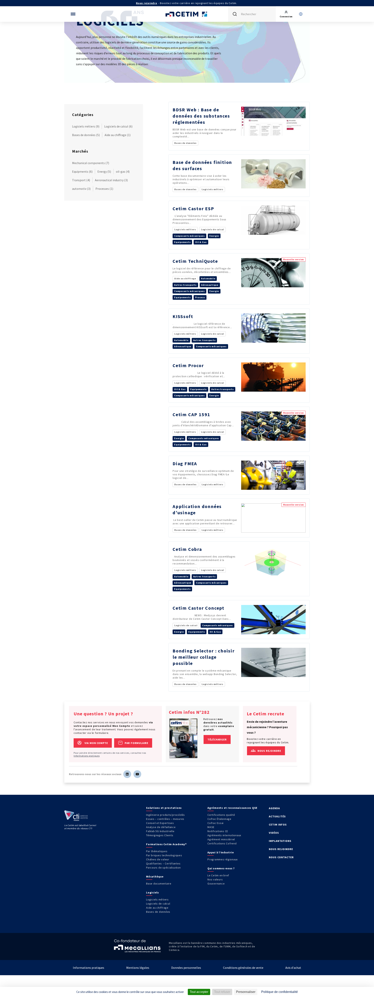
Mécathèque (155, 876)
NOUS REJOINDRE (281, 849)
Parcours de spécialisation (163, 867)
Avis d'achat (293, 968)
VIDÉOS (274, 832)
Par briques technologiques (164, 855)
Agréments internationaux (224, 835)
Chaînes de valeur (157, 859)
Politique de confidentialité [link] (279, 991)
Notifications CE (217, 831)
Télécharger (217, 739)
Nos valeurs (215, 879)
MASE (210, 827)
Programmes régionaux (222, 859)
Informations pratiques (87, 755)
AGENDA (274, 808)
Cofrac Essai (215, 823)
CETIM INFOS (278, 824)
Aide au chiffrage (157, 907)
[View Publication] (183, 738)
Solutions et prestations (164, 808)
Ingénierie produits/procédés (165, 815)
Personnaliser (245, 991)
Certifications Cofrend (222, 843)
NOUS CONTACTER (281, 857)
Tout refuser (222, 991)
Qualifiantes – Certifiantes (163, 863)
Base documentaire (158, 883)
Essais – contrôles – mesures (165, 819)
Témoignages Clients (159, 835)
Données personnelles (186, 968)
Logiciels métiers (157, 899)
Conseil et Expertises (160, 823)
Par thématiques (156, 851)
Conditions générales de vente (243, 968)
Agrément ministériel (221, 839)
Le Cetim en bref (218, 875)
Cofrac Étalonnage (219, 819)
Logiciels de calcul (158, 903)
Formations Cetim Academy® (166, 844)
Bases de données (158, 911)
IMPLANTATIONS (280, 841)
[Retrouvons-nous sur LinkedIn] (127, 774)
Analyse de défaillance (161, 827)
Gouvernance (216, 883)
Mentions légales (137, 968)
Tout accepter (199, 991)
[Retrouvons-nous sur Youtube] (137, 774)
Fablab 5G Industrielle (160, 831)
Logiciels (152, 892)
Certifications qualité (221, 815)
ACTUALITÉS (277, 816)
